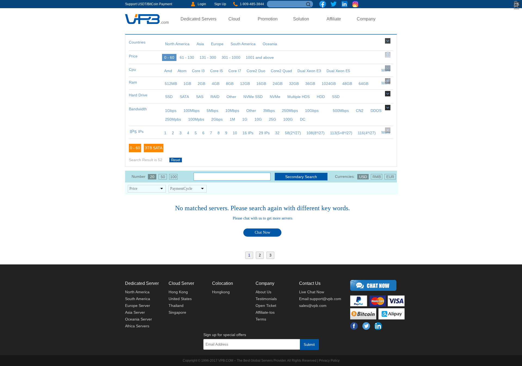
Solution (301, 19)
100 (173, 177)
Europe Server (137, 305)
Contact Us (310, 283)
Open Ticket (266, 305)
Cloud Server (181, 283)
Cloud (234, 19)
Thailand (176, 305)
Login (202, 4)
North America (137, 292)
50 (163, 177)
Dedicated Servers (198, 19)
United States (180, 299)
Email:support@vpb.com (320, 299)
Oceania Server (138, 319)
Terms (261, 319)
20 (152, 177)
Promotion (268, 19)
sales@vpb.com (313, 305)
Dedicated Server (142, 283)
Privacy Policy (329, 360)
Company (366, 19)
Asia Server (135, 312)
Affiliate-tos (265, 312)
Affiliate (334, 19)
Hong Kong (178, 292)
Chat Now (262, 232)
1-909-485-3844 (252, 4)
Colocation (222, 283)
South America (137, 299)
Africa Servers (137, 326)
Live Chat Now (311, 292)
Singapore (177, 312)
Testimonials (266, 299)
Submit (309, 345)
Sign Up (220, 4)
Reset (175, 160)
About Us (263, 292)
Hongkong (221, 292)
